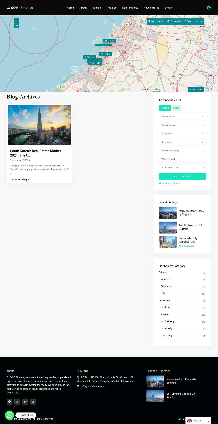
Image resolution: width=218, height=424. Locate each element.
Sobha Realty (167, 321)
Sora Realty (166, 328)
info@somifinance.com (93, 386)
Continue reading (18, 179)
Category (163, 272)
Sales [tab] (176, 108)
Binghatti (165, 314)
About (83, 7)
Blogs (168, 7)
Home (70, 7)
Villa (163, 293)
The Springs (167, 335)
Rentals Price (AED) (170, 167)
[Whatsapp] (9, 415)
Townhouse (167, 286)
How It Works (151, 7)
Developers (164, 300)
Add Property (130, 7)
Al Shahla (165, 307)
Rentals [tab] (165, 108)
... (11, 173)
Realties (111, 7)
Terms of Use (184, 418)
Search (96, 7)
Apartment (166, 279)
